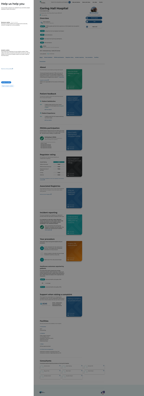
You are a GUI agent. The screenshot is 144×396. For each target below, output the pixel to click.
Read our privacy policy (6, 68)
